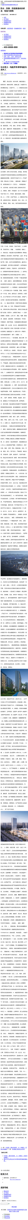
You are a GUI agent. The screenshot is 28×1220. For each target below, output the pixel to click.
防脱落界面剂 (20, 1209)
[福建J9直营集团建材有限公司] (9, 4)
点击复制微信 (4, 1203)
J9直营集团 (10, 28)
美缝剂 (9, 1209)
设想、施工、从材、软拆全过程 (12, 56)
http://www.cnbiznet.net (10, 73)
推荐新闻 (3, 50)
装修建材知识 (7, 20)
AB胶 (17, 1211)
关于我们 (6, 19)
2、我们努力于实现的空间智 (11, 61)
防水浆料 (13, 1209)
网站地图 (14, 1206)
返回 (24, 28)
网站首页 (6, 1191)
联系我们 (6, 24)
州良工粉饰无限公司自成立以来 (12, 55)
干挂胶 (14, 1211)
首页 (5, 17)
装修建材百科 (7, 22)
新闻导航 (3, 31)
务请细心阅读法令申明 (18, 1149)
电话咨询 (7, 1218)
